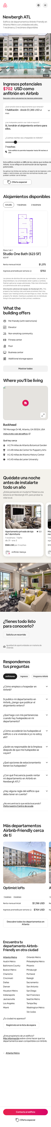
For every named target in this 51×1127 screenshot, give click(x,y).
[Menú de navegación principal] (45, 5)
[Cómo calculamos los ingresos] (31, 271)
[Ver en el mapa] (25, 403)
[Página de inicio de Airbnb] (5, 5)
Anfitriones (10, 676)
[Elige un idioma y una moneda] (38, 5)
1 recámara (21, 205)
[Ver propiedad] (24, 878)
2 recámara (36, 205)
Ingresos (24, 676)
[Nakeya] (7, 552)
